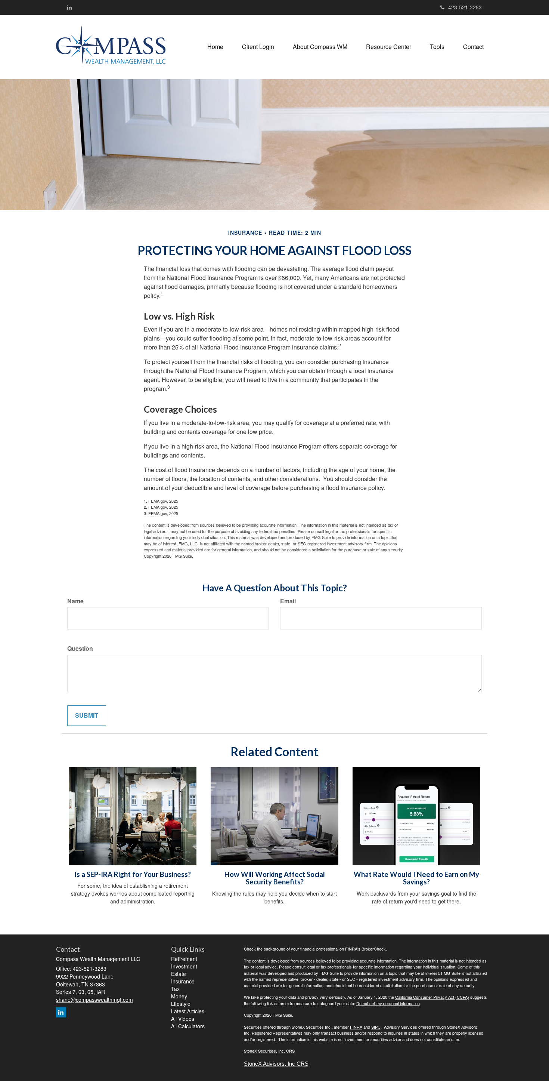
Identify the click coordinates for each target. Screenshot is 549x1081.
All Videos (182, 1018)
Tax (175, 988)
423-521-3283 (465, 7)
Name (75, 601)
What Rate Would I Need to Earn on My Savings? (416, 878)
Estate (178, 973)
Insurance (183, 981)
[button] (258, 46)
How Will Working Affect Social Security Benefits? (274, 878)
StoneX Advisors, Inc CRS (276, 1064)
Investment (184, 966)
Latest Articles (187, 1011)
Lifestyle (180, 1003)
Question (80, 648)
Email (288, 601)
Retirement (184, 959)
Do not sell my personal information (388, 1003)
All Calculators (188, 1026)
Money (179, 996)
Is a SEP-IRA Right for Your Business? (132, 874)
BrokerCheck (374, 949)
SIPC (376, 1027)
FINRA (356, 1027)
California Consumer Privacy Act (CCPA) (432, 997)
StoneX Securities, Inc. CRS (269, 1051)
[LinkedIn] (69, 7)
